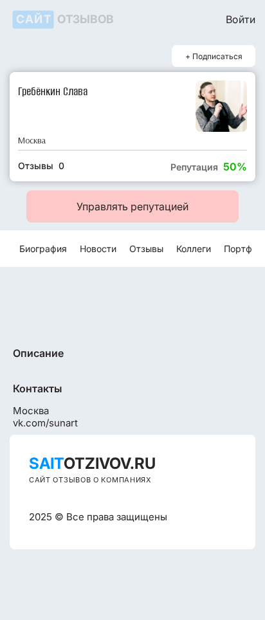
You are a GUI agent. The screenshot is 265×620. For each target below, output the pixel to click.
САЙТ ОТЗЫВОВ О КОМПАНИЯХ (90, 479)
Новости (98, 248)
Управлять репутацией (132, 206)
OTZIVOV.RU (92, 463)
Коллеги (193, 248)
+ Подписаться (213, 56)
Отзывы (146, 248)
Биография (43, 248)
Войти (240, 19)
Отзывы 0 (41, 165)
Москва (32, 140)
